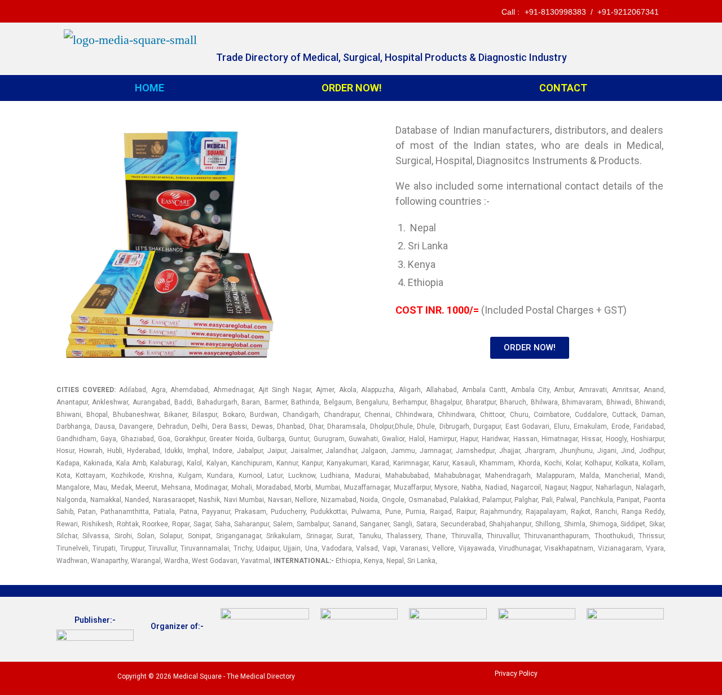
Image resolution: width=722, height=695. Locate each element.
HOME (149, 88)
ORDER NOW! (352, 88)
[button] (529, 348)
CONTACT (563, 88)
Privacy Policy (516, 674)
